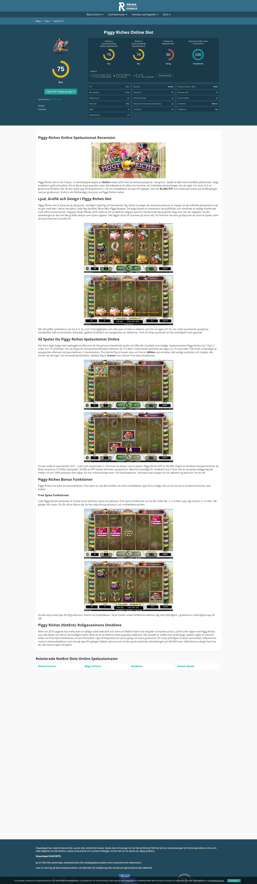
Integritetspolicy (217, 880)
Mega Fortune (92, 666)
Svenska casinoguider (144, 14)
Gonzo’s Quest (185, 666)
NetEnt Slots (57, 99)
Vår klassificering (165, 75)
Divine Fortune (47, 666)
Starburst (136, 666)
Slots (165, 14)
